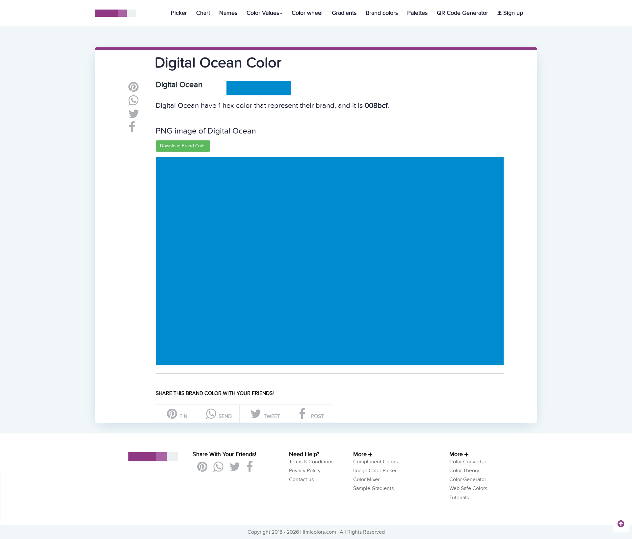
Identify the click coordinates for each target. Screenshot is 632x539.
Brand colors (382, 13)
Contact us (301, 479)
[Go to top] (621, 523)
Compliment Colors (375, 461)
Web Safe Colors (468, 488)
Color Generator (467, 479)
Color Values (263, 13)
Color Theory (464, 470)
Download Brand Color (183, 146)
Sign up (512, 13)
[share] (133, 103)
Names (228, 13)
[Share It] (131, 130)
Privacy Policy (305, 470)
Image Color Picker (375, 470)
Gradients (344, 13)
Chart (203, 13)
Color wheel (307, 13)
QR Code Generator (462, 13)
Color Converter (467, 461)
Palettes (417, 13)
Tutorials (459, 497)
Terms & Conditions (311, 461)
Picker (179, 13)
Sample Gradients (373, 488)
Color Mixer (366, 479)
